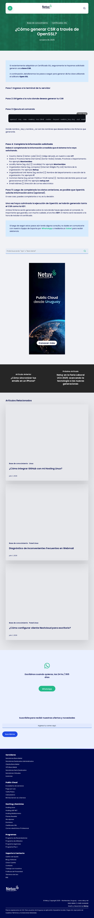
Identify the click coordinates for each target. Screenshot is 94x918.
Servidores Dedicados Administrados (20, 761)
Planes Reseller (11, 816)
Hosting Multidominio (13, 813)
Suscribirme (10, 734)
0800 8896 (71, 903)
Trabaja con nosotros (14, 868)
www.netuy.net (83, 901)
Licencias (9, 776)
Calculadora (10, 795)
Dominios (9, 822)
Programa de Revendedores (16, 838)
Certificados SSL (59, 23)
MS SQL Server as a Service (16, 798)
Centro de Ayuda (12, 857)
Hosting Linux (10, 807)
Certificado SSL (11, 825)
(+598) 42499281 (82, 903)
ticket (69, 228)
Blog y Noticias (11, 860)
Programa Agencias (13, 844)
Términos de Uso (12, 874)
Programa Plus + (12, 847)
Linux (31, 463)
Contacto (9, 865)
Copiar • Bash (82, 114)
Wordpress (10, 819)
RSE (7, 877)
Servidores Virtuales (13, 773)
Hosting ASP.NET (11, 810)
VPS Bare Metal (11, 767)
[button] (10, 8)
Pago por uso (11, 789)
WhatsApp (47, 228)
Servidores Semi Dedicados (16, 770)
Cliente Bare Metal (12, 764)
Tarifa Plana (10, 792)
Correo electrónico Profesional (17, 828)
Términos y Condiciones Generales (24, 913)
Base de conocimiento (37, 23)
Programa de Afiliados (14, 841)
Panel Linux (33, 543)
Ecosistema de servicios (15, 786)
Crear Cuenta (11, 863)
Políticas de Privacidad (14, 871)
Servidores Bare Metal (14, 758)
